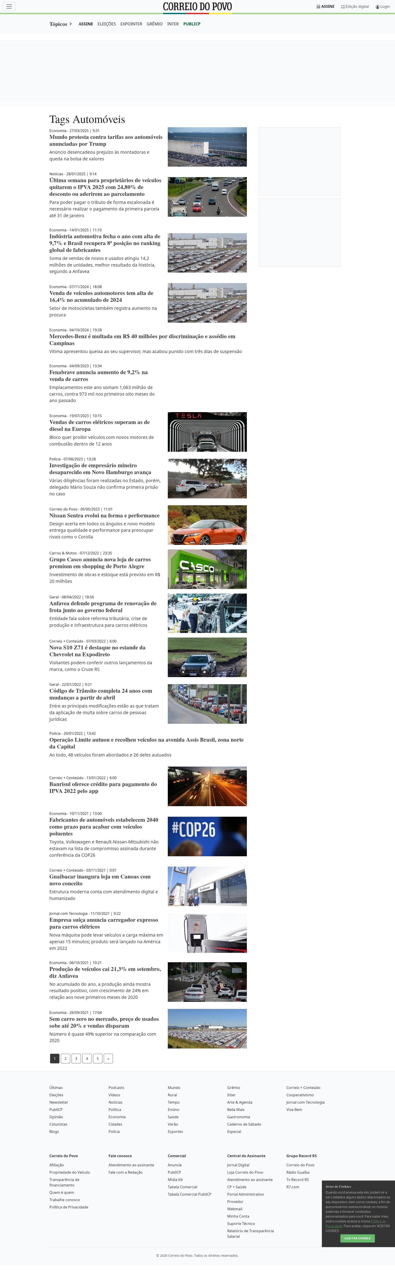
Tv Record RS (297, 1179)
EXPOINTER (131, 24)
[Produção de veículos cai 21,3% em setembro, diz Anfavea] (207, 982)
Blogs (54, 1131)
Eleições (56, 1094)
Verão (173, 1124)
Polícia (114, 1131)
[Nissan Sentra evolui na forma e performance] (207, 525)
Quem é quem (61, 1192)
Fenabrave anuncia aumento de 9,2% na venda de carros (98, 375)
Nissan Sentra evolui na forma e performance (104, 515)
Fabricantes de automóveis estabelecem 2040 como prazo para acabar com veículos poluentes (103, 826)
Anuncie (175, 1164)
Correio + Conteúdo (303, 1087)
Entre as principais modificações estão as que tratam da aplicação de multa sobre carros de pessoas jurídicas (104, 712)
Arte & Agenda (239, 1102)
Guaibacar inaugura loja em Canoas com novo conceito (100, 879)
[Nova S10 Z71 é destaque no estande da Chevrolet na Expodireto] (207, 657)
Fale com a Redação (126, 1172)
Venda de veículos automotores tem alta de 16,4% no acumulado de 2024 (101, 296)
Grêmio (233, 1087)
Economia (117, 1116)
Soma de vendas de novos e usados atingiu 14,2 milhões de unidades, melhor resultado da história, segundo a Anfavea (102, 265)
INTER (173, 24)
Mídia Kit (175, 1179)
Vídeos (114, 1094)
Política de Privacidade (68, 1207)
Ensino (173, 1109)
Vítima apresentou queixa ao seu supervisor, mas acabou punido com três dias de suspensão (145, 351)
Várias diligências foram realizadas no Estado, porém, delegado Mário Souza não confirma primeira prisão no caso (105, 487)
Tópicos (58, 24)
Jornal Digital (238, 1164)
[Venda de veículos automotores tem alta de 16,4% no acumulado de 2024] (207, 303)
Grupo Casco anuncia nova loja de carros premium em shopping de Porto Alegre (100, 562)
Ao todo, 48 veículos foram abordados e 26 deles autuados (110, 755)
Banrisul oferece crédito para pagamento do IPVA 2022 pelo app (103, 787)
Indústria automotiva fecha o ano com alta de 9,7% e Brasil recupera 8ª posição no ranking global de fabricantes (104, 243)
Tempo (174, 1102)
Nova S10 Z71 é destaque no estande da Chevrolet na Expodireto (97, 650)
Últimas (56, 1087)
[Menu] (9, 6)
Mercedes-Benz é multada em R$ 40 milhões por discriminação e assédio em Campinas (142, 339)
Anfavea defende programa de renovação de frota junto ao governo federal (103, 606)
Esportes (175, 1131)
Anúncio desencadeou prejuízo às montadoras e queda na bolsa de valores (99, 155)
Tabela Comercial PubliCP (189, 1194)
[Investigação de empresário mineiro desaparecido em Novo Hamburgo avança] (207, 478)
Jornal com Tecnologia (305, 1102)
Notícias (116, 1102)
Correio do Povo (300, 1164)
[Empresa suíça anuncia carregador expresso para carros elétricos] (207, 933)
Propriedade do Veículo (69, 1172)
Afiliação (56, 1164)
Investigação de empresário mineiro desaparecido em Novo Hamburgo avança (100, 468)
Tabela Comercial (182, 1186)
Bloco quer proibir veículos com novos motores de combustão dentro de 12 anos (101, 440)
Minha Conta (238, 1216)
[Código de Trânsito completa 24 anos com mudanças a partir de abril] (207, 704)
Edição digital (357, 6)
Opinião (56, 1116)
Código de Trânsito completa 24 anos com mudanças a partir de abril (100, 694)
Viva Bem (294, 1109)
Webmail (234, 1208)
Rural (172, 1094)
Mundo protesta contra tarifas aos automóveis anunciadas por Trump (106, 140)
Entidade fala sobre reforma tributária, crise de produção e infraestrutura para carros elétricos (98, 621)
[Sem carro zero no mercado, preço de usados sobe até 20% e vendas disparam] (207, 1028)
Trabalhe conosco (64, 1199)
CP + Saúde (236, 1186)
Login (385, 6)
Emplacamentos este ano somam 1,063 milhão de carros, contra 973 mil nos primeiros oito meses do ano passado (102, 394)
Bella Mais (236, 1109)
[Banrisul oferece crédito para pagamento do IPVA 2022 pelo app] (207, 786)
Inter (231, 1094)
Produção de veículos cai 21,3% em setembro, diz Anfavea (105, 972)
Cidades (115, 1124)
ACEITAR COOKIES (357, 1238)
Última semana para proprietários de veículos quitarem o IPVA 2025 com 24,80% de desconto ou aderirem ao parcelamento (105, 187)
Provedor (235, 1201)
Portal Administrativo (245, 1194)
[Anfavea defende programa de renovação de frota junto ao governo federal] (207, 613)
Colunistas (58, 1124)
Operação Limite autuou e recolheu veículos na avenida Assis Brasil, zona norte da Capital (146, 743)
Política (115, 1109)
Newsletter (58, 1102)
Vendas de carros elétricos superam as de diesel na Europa (99, 425)
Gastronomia (238, 1116)
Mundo (174, 1087)
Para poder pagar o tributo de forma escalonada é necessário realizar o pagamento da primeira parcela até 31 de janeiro (104, 209)
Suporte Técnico (241, 1223)
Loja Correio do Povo (245, 1172)
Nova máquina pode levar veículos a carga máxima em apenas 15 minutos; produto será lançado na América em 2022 (106, 941)
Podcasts (116, 1087)
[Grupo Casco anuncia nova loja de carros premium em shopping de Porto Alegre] (207, 569)
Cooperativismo (300, 1094)
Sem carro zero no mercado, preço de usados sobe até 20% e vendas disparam (104, 1022)
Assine (327, 6)
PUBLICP (191, 24)
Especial (234, 1131)
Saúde (173, 1116)
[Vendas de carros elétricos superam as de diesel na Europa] (207, 432)
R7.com (292, 1186)
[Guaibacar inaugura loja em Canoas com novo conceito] (207, 886)
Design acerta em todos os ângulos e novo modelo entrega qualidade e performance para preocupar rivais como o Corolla (102, 530)
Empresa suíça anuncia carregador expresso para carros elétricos (103, 923)
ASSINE (86, 24)
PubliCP (56, 1109)
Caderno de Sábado (244, 1124)
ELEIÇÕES (107, 24)
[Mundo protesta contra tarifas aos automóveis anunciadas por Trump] (207, 147)
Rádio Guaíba (298, 1172)
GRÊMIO (155, 24)
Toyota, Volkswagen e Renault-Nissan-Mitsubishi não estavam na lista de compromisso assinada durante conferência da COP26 (104, 848)
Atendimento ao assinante (131, 1164)
